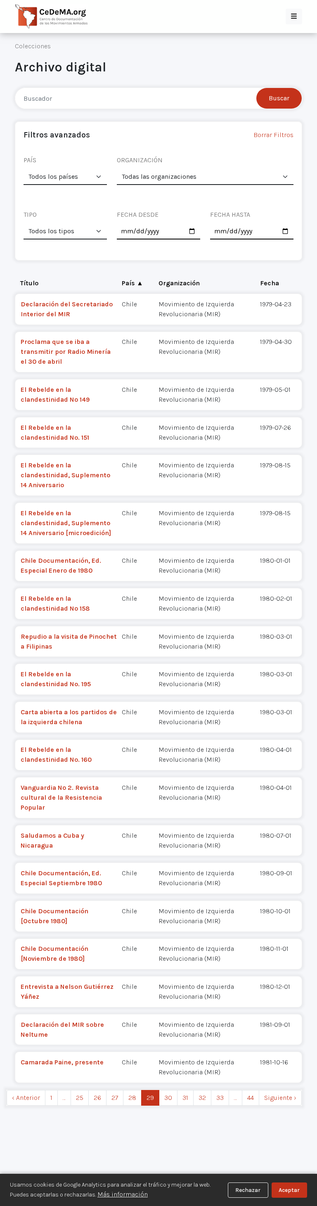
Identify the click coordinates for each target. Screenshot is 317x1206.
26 (97, 1098)
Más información (122, 1194)
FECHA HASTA (230, 214)
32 (202, 1098)
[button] (294, 16)
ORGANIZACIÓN (140, 160)
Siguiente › (280, 1098)
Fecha (269, 283)
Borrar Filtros (273, 135)
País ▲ (132, 283)
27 (114, 1098)
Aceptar (289, 1190)
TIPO (30, 214)
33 (220, 1098)
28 (132, 1098)
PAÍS (30, 160)
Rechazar (247, 1190)
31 (185, 1098)
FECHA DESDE (137, 214)
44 (250, 1098)
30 (168, 1098)
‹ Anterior (26, 1098)
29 (150, 1098)
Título (29, 283)
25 (79, 1098)
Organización (179, 283)
